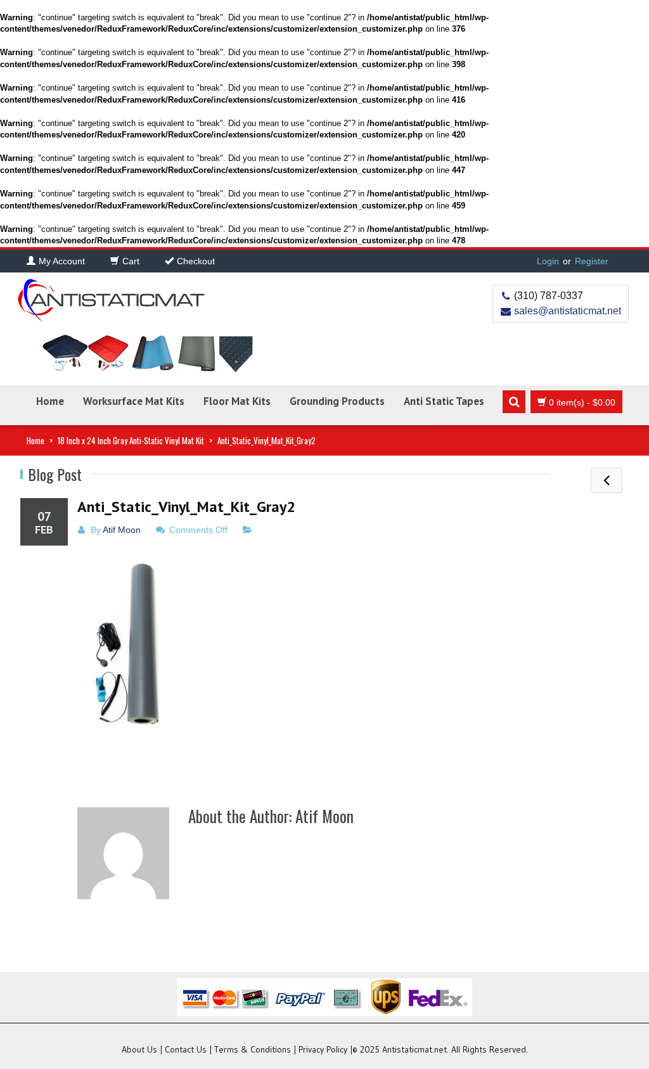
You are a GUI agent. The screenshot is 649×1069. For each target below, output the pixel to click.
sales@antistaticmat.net (567, 310)
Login (548, 261)
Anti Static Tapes (444, 401)
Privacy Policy (323, 1049)
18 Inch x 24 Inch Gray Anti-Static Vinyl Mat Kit (131, 440)
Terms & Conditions (252, 1049)
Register (591, 261)
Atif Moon (122, 530)
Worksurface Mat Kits (133, 401)
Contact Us (186, 1049)
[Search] (514, 401)
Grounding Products (337, 401)
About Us (139, 1049)
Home (50, 401)
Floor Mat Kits (237, 401)
